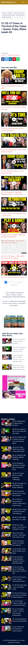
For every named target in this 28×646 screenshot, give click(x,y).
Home (4, 13)
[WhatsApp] (18, 59)
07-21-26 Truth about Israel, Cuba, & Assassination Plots (19, 579)
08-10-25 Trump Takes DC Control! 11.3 (14, 277)
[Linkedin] (10, 59)
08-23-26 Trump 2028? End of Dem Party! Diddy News (19, 367)
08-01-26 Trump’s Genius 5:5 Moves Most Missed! (18, 543)
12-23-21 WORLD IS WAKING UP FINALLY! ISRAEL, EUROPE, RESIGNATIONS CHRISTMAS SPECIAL (14, 295)
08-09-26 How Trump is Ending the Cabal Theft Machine (19, 511)
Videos (10, 13)
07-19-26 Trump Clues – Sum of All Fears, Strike (19, 587)
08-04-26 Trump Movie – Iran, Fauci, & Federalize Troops (19, 527)
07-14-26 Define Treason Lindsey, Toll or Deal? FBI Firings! (19, 603)
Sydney (18, 642)
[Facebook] (3, 59)
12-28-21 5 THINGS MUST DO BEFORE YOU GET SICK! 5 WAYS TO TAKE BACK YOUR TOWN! (14, 303)
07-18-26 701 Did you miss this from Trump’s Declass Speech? (19, 595)
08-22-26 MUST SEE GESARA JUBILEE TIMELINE (19, 457)
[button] (23, 2)
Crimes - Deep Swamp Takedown (11, 55)
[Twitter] (6, 59)
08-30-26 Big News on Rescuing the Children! (19, 341)
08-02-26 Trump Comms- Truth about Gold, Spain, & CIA (19, 535)
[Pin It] (14, 59)
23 (19, 282)
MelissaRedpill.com (8, 2)
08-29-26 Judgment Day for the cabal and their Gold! (19, 349)
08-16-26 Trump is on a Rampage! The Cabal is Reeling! (19, 485)
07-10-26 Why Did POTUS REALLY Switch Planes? (18, 629)
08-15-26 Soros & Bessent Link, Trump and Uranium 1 (18, 493)
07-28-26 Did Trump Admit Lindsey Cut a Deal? (19, 551)
